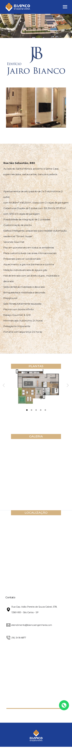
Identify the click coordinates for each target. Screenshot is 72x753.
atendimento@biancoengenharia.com (31, 625)
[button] (65, 7)
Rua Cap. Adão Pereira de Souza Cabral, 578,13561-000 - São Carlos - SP (34, 609)
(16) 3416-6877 (18, 637)
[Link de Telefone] (64, 705)
